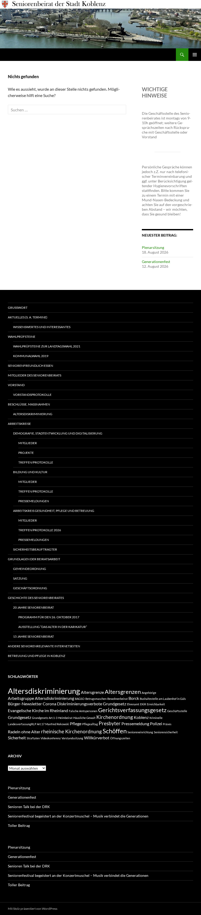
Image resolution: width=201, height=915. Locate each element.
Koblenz (141, 717)
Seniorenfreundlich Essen (30, 366)
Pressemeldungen (33, 501)
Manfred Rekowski (57, 724)
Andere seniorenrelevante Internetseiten (44, 646)
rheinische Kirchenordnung (71, 731)
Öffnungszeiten (120, 738)
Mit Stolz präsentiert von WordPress (32, 909)
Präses (167, 724)
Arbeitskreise (19, 424)
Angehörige (149, 692)
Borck (134, 698)
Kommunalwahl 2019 (30, 356)
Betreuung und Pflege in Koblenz (36, 656)
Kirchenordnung (114, 717)
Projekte (26, 453)
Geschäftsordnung (30, 588)
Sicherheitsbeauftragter (35, 549)
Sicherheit (17, 737)
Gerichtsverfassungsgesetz (132, 709)
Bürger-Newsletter (25, 703)
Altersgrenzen (123, 691)
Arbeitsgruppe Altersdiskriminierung (41, 698)
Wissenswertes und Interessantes (41, 327)
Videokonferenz (51, 738)
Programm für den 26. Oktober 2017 (48, 617)
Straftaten (33, 738)
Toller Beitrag (19, 825)
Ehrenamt (133, 704)
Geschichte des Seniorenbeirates (36, 598)
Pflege (75, 723)
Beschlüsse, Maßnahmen (29, 404)
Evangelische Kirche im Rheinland (38, 710)
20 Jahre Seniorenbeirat (33, 607)
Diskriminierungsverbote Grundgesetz (91, 703)
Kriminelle (156, 717)
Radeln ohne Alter (24, 731)
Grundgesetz (19, 717)
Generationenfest (156, 261)
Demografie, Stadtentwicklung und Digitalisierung (57, 433)
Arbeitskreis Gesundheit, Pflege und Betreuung (53, 511)
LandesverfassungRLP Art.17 (26, 724)
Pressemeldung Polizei (141, 723)
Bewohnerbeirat (117, 698)
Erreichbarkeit (156, 704)
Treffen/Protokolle (35, 462)
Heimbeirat (65, 717)
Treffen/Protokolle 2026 (39, 530)
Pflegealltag (90, 724)
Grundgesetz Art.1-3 (44, 717)
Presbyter (110, 723)
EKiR (143, 704)
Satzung (20, 578)
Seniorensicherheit (166, 732)
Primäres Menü (194, 54)
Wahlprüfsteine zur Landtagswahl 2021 (46, 346)
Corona (49, 703)
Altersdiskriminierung (32, 414)
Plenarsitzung (153, 247)
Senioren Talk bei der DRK (29, 806)
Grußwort (17, 308)
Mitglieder (27, 443)
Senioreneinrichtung (140, 732)
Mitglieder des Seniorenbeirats (34, 375)
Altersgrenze (92, 692)
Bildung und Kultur (30, 472)
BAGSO (80, 698)
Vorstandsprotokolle (32, 395)
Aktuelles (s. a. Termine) (27, 317)
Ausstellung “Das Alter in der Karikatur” (52, 627)
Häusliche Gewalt (84, 717)
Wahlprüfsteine (21, 337)
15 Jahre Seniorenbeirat (33, 636)
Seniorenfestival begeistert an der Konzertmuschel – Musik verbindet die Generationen (78, 816)
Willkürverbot (96, 737)
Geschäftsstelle (177, 711)
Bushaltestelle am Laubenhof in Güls (163, 698)
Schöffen (115, 731)
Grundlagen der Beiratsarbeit (34, 559)
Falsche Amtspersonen (83, 711)
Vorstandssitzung (72, 738)
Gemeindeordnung (29, 569)
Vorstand (16, 385)
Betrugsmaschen (96, 698)
